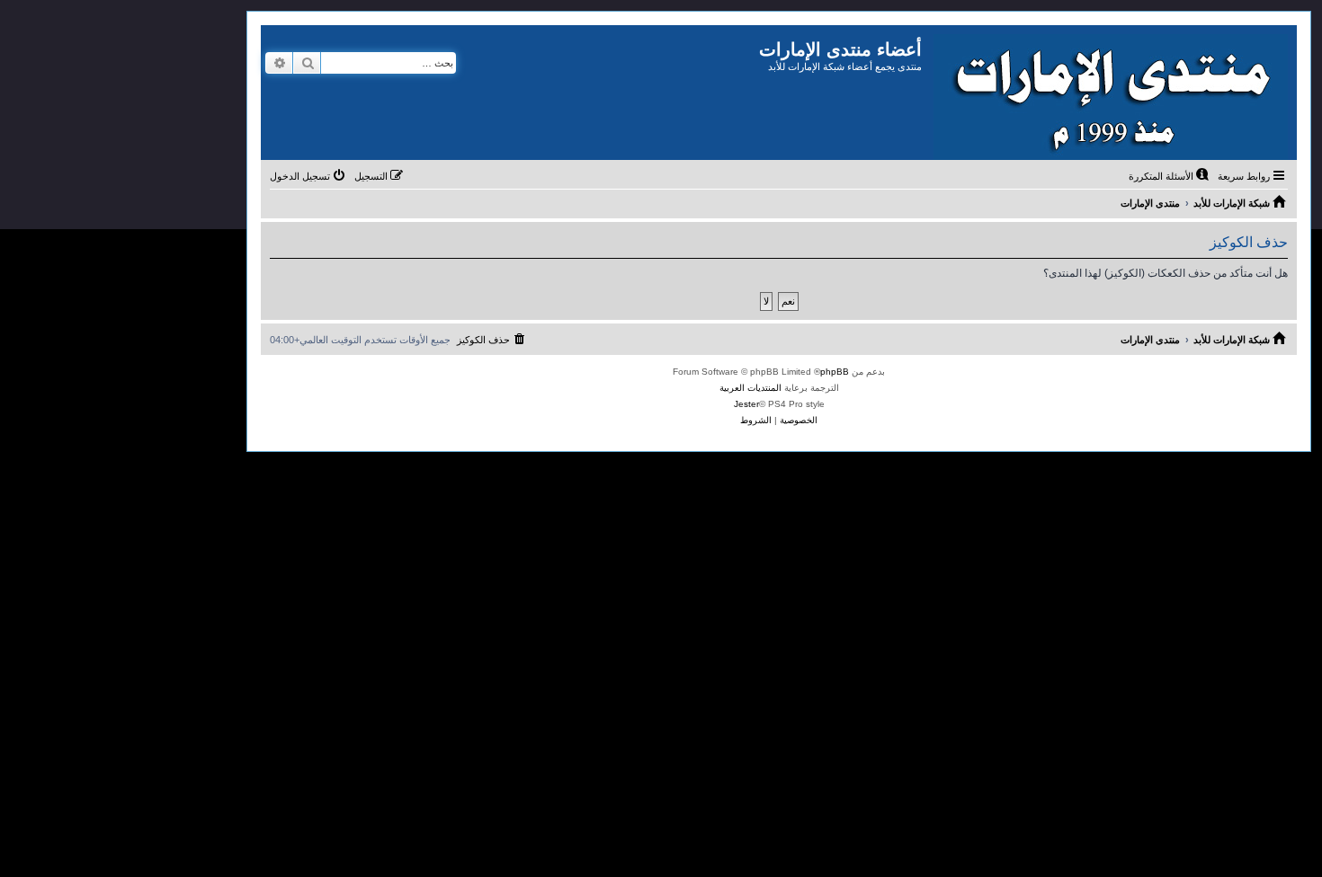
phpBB (834, 371)
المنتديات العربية (750, 388)
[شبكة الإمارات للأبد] (1109, 92)
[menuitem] (1170, 176)
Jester (746, 404)
